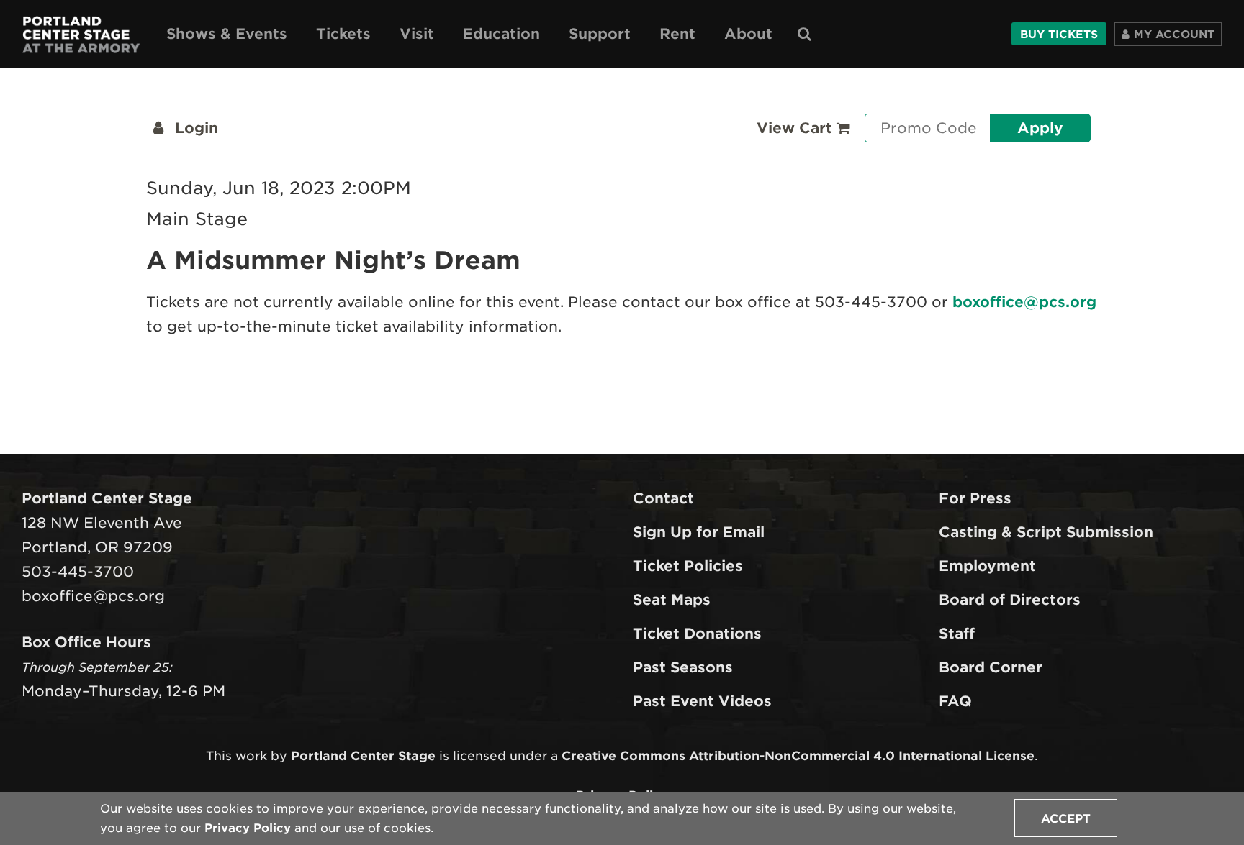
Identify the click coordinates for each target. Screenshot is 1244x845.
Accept (1066, 819)
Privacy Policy (247, 828)
